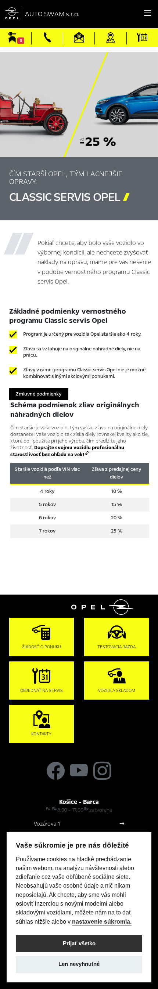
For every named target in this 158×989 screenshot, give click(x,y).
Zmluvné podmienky (38, 394)
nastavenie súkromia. (102, 921)
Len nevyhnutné (79, 964)
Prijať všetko (79, 943)
